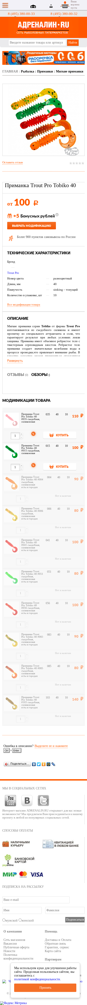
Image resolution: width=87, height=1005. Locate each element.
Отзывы (17, 375)
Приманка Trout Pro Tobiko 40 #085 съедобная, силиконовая (32, 669)
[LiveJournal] (53, 764)
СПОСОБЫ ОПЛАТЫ (17, 830)
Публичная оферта (16, 947)
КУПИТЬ (62, 435)
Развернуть (15, 360)
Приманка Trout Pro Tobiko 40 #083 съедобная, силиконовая (32, 638)
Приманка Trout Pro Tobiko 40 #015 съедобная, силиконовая (30, 449)
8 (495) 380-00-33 (21, 14)
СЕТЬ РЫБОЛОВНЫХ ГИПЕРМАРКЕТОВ (43, 27)
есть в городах (29, 487)
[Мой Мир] (48, 764)
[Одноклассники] (43, 764)
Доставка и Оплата (58, 940)
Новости (9, 951)
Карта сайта (53, 951)
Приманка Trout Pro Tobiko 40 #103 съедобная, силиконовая (30, 701)
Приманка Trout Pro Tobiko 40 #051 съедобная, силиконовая (32, 575)
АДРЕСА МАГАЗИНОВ (33, 6)
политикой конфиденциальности (37, 979)
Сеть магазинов (14, 940)
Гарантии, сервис (57, 947)
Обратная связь (55, 943)
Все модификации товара (23, 304)
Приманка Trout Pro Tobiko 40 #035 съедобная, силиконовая (30, 418)
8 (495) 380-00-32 (64, 14)
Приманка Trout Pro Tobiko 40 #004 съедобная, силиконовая (32, 481)
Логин (51, 6)
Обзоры (40, 375)
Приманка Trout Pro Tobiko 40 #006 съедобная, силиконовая (32, 512)
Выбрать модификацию (31, 225)
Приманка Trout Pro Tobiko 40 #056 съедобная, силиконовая (30, 607)
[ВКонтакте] (34, 764)
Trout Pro (13, 273)
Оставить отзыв (12, 162)
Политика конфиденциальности (18, 956)
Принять (45, 987)
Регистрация (56, 6)
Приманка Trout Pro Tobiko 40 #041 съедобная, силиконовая (30, 544)
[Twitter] (38, 764)
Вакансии (10, 943)
